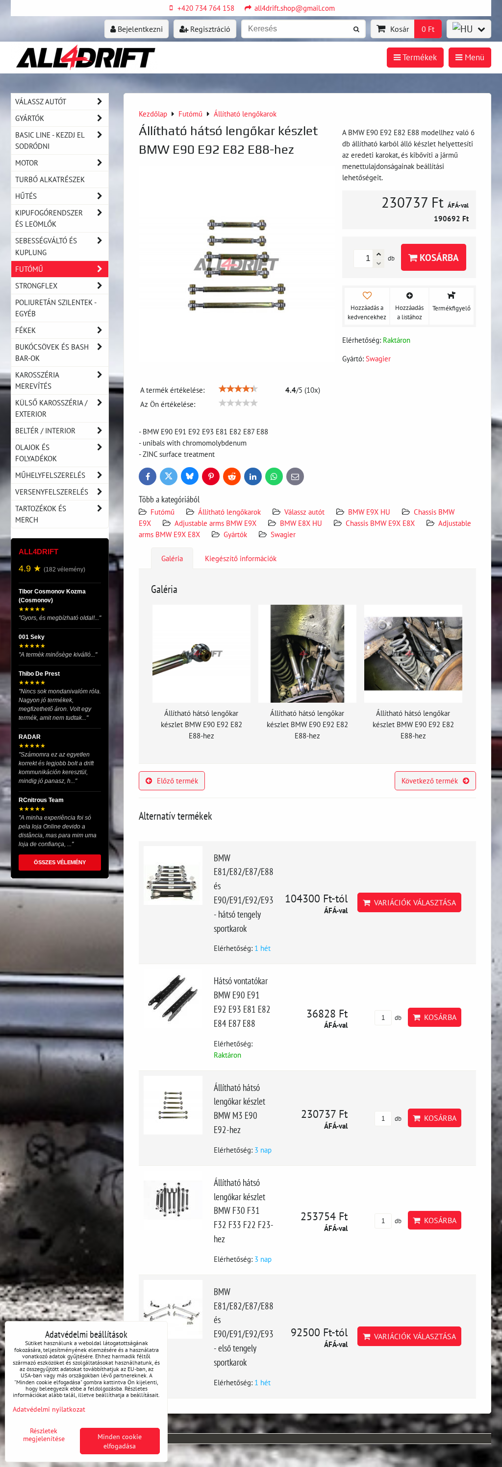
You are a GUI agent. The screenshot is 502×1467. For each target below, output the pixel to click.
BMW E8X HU (301, 523)
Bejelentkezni (139, 29)
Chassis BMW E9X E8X (380, 523)
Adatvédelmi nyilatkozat (49, 1409)
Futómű (163, 512)
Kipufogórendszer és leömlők (49, 218)
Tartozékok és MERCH (40, 513)
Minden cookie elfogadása (120, 1441)
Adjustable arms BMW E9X (215, 523)
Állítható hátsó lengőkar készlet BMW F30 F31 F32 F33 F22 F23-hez (244, 1210)
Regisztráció (209, 29)
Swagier (283, 534)
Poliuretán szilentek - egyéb (56, 307)
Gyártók (235, 534)
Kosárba (438, 257)
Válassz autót (304, 512)
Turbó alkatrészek (50, 179)
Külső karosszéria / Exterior (51, 408)
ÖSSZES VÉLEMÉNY (60, 862)
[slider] (238, 389)
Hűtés (26, 196)
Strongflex (36, 285)
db (397, 1018)
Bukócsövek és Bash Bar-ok (52, 352)
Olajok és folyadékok (36, 452)
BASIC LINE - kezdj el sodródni (50, 140)
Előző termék (177, 780)
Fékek (25, 330)
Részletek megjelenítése (44, 1435)
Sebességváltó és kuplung (46, 246)
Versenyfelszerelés (51, 492)
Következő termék (430, 780)
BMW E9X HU (369, 512)
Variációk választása (413, 902)
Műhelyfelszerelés (50, 475)
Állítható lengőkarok (229, 512)
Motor (26, 162)
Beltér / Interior (45, 430)
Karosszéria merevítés (37, 380)
